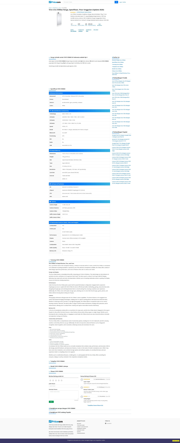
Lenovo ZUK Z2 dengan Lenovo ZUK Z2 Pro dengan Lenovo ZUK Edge (121, 178)
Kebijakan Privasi (81, 428)
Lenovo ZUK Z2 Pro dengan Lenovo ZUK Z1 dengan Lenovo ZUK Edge (121, 153)
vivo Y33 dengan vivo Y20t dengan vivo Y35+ (121, 122)
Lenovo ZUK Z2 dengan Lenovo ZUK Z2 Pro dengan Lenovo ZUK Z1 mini (121, 182)
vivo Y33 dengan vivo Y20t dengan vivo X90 (121, 114)
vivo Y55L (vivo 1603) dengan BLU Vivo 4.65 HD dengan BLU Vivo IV (120, 94)
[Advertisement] (121, 33)
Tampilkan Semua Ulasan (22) (95, 405)
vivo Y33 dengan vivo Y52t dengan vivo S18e (121, 110)
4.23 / (81, 12)
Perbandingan (81, 433)
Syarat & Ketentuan (82, 426)
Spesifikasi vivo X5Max (118, 62)
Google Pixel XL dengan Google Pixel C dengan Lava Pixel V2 (121, 136)
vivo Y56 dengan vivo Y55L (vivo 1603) (120, 85)
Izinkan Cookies (176, 440)
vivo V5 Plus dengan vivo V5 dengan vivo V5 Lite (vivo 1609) (121, 81)
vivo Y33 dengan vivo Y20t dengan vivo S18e (121, 126)
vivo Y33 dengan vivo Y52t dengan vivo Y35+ (121, 106)
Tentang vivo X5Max (117, 64)
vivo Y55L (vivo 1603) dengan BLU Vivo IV (120, 98)
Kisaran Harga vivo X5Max (118, 60)
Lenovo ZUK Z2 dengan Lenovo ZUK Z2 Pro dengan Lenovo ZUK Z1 (121, 162)
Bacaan (79, 423)
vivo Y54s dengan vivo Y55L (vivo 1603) (120, 90)
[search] (116, 2)
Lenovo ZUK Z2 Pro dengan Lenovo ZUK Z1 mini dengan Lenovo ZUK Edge (121, 149)
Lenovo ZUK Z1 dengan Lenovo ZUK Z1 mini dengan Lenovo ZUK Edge (121, 166)
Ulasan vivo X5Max (117, 71)
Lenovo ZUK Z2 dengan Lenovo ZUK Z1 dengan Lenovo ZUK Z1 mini (121, 158)
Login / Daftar (122, 2)
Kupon (79, 431)
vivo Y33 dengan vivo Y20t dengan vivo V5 (121, 118)
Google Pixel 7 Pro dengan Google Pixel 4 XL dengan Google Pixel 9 (121, 144)
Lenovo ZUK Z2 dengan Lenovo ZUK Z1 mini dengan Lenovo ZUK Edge (121, 170)
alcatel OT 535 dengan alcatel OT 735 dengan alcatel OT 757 (120, 140)
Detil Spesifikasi (99, 24)
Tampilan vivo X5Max (117, 66)
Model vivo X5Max (116, 68)
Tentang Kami (80, 425)
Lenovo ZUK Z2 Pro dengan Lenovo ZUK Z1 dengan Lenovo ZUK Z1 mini (121, 174)
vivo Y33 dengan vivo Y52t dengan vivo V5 (121, 102)
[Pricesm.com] (55, 2)
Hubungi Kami (80, 430)
